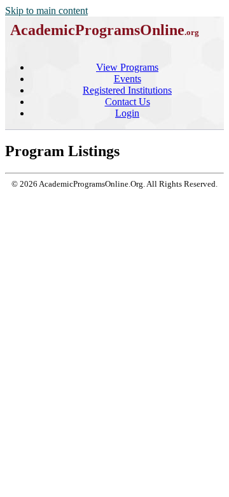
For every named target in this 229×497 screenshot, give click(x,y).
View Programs (127, 67)
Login (127, 113)
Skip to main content (46, 10)
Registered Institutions (127, 90)
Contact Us (127, 101)
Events (127, 78)
